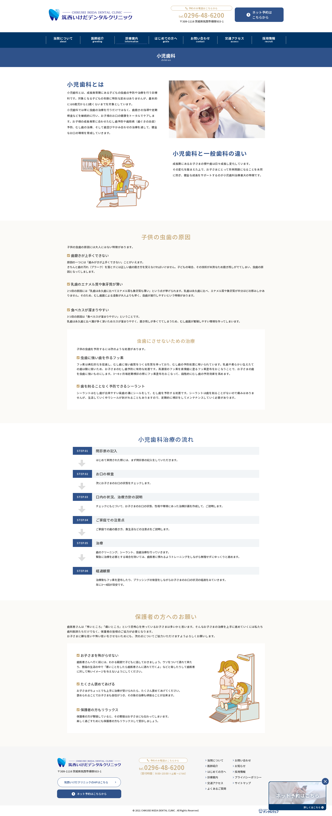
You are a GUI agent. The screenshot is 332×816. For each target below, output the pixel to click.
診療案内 (212, 777)
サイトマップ (243, 783)
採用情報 (240, 772)
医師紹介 (212, 766)
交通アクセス (215, 783)
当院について (215, 760)
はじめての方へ (216, 772)
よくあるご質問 (216, 788)
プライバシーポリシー (248, 777)
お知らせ (240, 766)
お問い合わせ (243, 760)
